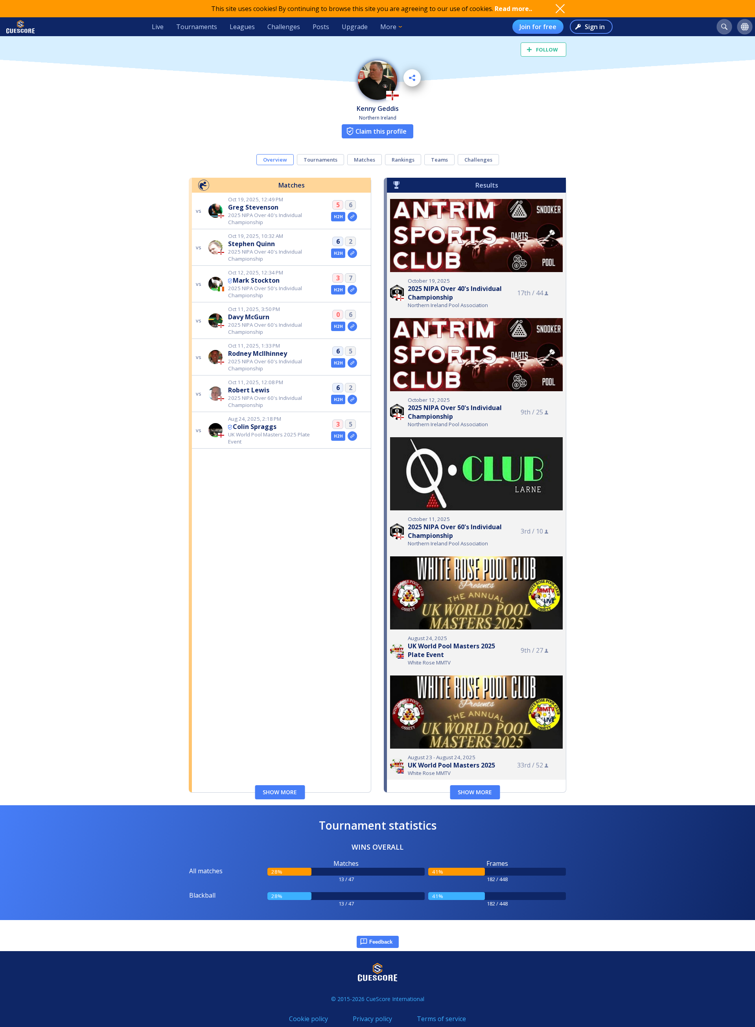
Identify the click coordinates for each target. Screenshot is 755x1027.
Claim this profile (381, 131)
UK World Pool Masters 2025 (451, 765)
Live (158, 26)
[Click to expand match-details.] (352, 216)
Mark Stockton (256, 280)
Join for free (537, 26)
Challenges (283, 26)
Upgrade (355, 26)
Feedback (380, 942)
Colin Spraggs (254, 426)
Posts (321, 26)
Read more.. (513, 8)
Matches (364, 159)
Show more (280, 792)
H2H (338, 216)
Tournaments (196, 26)
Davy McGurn (248, 317)
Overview (275, 159)
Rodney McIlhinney (257, 353)
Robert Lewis (248, 390)
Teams (439, 159)
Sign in (595, 26)
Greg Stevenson (253, 207)
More (388, 26)
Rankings (403, 159)
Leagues (242, 26)
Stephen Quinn (251, 243)
